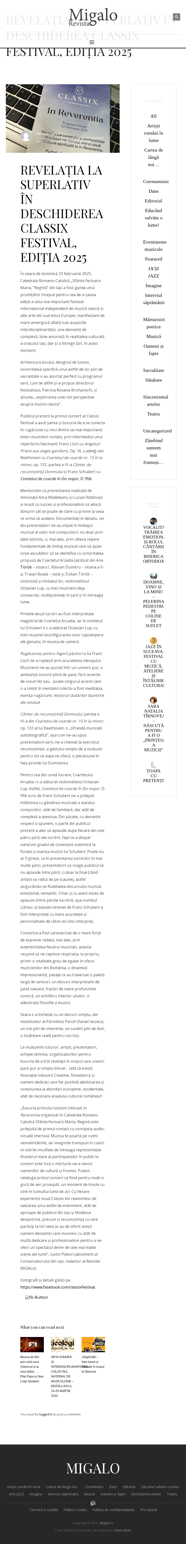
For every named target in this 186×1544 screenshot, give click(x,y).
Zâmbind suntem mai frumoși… (153, 451)
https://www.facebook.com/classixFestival (57, 1287)
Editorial (153, 200)
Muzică (55, 141)
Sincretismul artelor (76, 141)
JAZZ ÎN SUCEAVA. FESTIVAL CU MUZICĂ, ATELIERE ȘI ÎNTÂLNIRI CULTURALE (156, 666)
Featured (153, 258)
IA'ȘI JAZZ (153, 272)
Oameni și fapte (154, 349)
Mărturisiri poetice (153, 323)
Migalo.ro (106, 1523)
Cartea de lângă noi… (153, 157)
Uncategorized (153, 430)
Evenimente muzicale (153, 245)
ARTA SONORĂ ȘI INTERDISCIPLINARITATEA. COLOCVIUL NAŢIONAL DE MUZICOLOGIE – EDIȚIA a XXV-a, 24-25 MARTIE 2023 (69, 1376)
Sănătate (153, 380)
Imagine (154, 285)
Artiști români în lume (153, 133)
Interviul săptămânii (153, 298)
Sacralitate (153, 370)
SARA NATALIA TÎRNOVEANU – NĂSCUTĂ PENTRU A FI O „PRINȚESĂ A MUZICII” (157, 728)
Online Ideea (122, 1530)
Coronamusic (153, 181)
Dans (154, 191)
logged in (46, 1414)
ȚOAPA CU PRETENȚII (154, 775)
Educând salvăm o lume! (154, 218)
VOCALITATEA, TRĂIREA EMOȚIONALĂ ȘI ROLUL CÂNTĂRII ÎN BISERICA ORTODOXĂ (158, 544)
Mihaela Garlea (48, 133)
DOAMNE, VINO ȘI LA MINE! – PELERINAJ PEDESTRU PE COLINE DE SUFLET (154, 604)
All (153, 116)
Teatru (153, 413)
